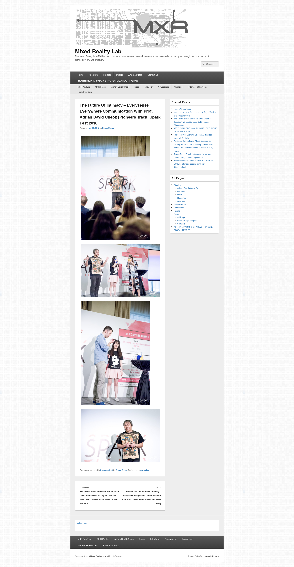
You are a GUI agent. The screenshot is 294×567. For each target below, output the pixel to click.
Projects (107, 74)
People (119, 74)
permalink (144, 470)
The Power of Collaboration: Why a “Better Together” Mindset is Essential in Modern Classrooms (192, 121)
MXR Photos (100, 86)
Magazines (179, 86)
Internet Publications (197, 86)
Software (181, 223)
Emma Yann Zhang (182, 108)
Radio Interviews (85, 91)
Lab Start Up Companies (188, 220)
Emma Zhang (108, 128)
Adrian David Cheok (120, 86)
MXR (179, 194)
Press (136, 86)
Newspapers (163, 86)
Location (181, 191)
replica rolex (82, 523)
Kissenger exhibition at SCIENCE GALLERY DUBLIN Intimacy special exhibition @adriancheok (193, 163)
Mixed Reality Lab (98, 51)
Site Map (181, 201)
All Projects (182, 217)
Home (80, 74)
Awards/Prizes (135, 74)
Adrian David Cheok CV (187, 188)
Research (181, 197)
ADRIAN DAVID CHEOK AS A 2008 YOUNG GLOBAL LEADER (108, 81)
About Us (93, 74)
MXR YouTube (83, 86)
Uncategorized (106, 470)
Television (148, 86)
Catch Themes (212, 556)
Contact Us (152, 74)
